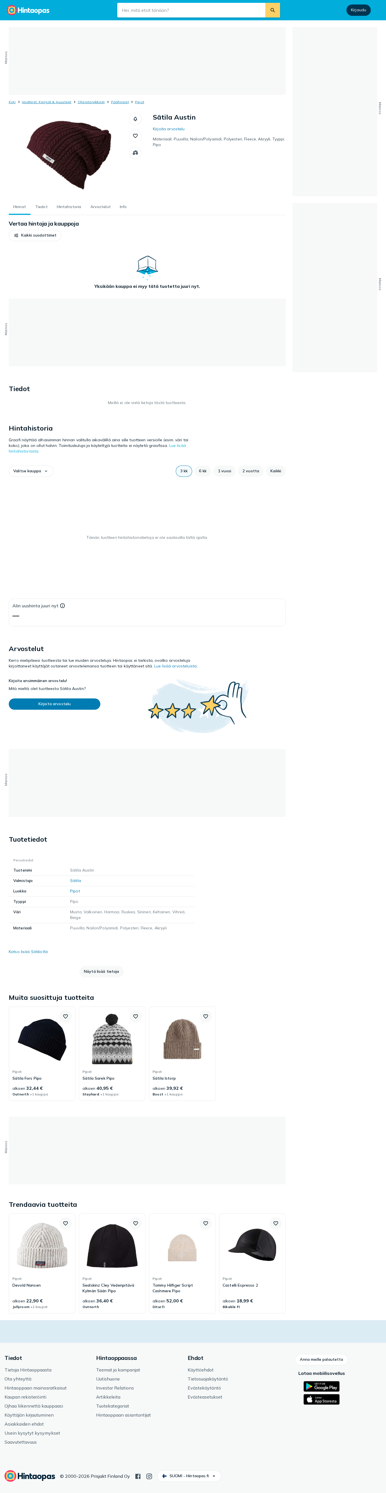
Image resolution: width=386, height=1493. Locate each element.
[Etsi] (272, 10)
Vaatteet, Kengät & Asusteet (46, 102)
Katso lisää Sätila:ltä (28, 951)
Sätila (75, 880)
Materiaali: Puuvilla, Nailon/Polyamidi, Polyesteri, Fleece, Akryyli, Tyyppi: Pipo (219, 141)
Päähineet (120, 102)
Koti (12, 102)
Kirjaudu (358, 9)
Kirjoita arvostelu (169, 128)
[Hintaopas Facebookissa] (138, 1476)
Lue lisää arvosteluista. (176, 666)
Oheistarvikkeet (91, 102)
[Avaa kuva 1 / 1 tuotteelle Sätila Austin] (69, 155)
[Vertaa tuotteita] (135, 153)
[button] (135, 119)
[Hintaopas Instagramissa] (149, 1476)
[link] (42, 1054)
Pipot (139, 102)
